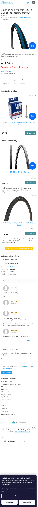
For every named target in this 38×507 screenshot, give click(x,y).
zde (2, 491)
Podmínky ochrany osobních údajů (11, 384)
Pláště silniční (13, 267)
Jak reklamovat (5, 387)
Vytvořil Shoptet (21, 422)
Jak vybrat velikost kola (8, 414)
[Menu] (34, 2)
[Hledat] (23, 2)
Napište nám (4, 397)
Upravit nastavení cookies (22, 432)
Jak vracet (4, 389)
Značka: (6, 20)
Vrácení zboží (5, 392)
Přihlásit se (7, 372)
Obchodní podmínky (7, 382)
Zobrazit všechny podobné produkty (19, 248)
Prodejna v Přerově (6, 399)
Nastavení (18, 496)
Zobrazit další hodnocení (29, 341)
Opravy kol (4, 409)
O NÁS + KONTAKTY (6, 412)
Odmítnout (9, 502)
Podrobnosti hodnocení (24, 18)
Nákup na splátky (6, 394)
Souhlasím (27, 502)
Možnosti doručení (6, 71)
